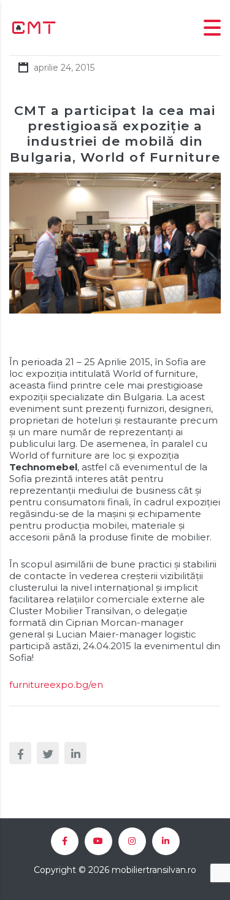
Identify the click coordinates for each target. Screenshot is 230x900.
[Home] (33, 27)
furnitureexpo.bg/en (56, 684)
